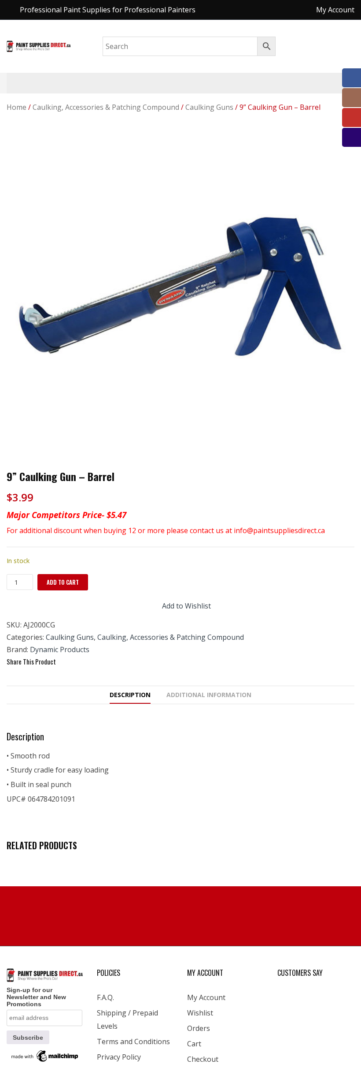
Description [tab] (130, 695)
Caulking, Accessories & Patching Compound (106, 107)
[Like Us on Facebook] (351, 77)
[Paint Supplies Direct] (39, 45)
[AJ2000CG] (180, 295)
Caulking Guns (209, 107)
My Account (206, 997)
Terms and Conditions (133, 1041)
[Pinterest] (99, 662)
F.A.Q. (105, 997)
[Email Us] (351, 137)
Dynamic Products (59, 649)
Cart (194, 1044)
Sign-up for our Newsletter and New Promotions (36, 997)
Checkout (202, 1059)
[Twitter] (83, 662)
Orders (198, 1028)
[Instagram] (351, 97)
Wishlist (200, 1013)
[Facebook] (67, 662)
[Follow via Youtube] (351, 117)
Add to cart (63, 582)
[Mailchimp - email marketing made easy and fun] (45, 1055)
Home (16, 107)
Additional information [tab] (208, 695)
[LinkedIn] (114, 662)
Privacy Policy (119, 1057)
